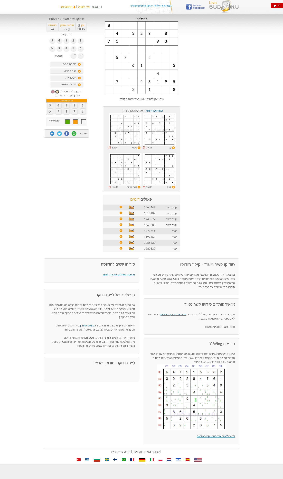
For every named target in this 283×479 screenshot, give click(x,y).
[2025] (57, 92)
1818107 (149, 213)
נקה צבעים (54, 121)
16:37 (147, 187)
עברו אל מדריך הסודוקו (173, 314)
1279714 (149, 231)
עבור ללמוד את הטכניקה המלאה (216, 436)
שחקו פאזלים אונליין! (141, 6)
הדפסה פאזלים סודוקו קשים (119, 274)
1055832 (149, 242)
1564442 (149, 207)
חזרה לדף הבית (120, 452)
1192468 (149, 237)
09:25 (147, 148)
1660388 (149, 225)
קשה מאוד (132, 187)
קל (170, 148)
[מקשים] (58, 56)
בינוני (134, 148)
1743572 (149, 219)
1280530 (149, 248)
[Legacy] (53, 92)
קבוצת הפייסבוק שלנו (146, 452)
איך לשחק (83, 6)
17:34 (113, 148)
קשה (169, 187)
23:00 (113, 187)
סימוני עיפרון (87, 325)
